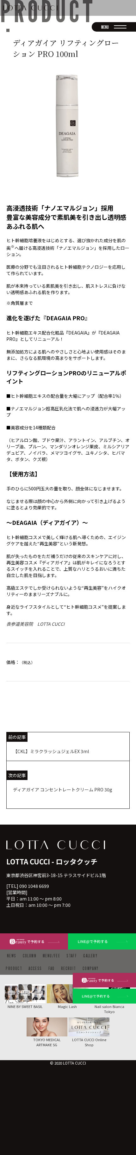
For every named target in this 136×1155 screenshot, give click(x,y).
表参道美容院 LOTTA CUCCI (35, 624)
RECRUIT (68, 968)
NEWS (11, 955)
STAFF (71, 955)
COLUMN (29, 955)
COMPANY (91, 968)
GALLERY (90, 955)
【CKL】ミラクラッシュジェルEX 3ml (51, 751)
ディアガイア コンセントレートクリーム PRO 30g (62, 789)
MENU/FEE (51, 955)
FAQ (51, 968)
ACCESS (35, 968)
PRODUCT (14, 968)
